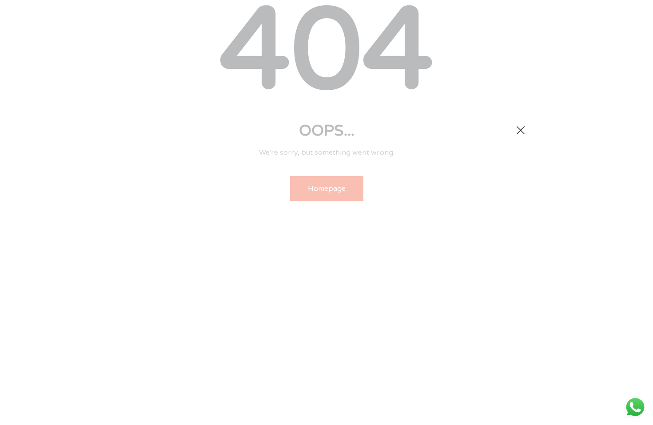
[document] (326, 212)
